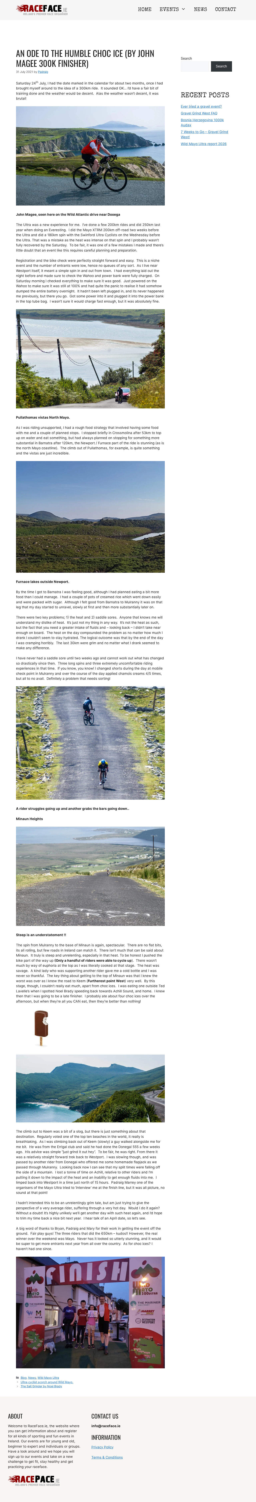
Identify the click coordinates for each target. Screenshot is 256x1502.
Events (169, 10)
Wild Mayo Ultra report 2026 (204, 144)
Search (186, 58)
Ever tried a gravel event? (201, 106)
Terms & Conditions (107, 1457)
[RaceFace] (42, 10)
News (200, 10)
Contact (225, 10)
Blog (24, 1377)
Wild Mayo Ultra (48, 1377)
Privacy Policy (102, 1447)
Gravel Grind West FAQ (199, 113)
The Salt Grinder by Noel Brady (41, 1386)
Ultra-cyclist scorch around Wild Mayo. (47, 1382)
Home (145, 10)
